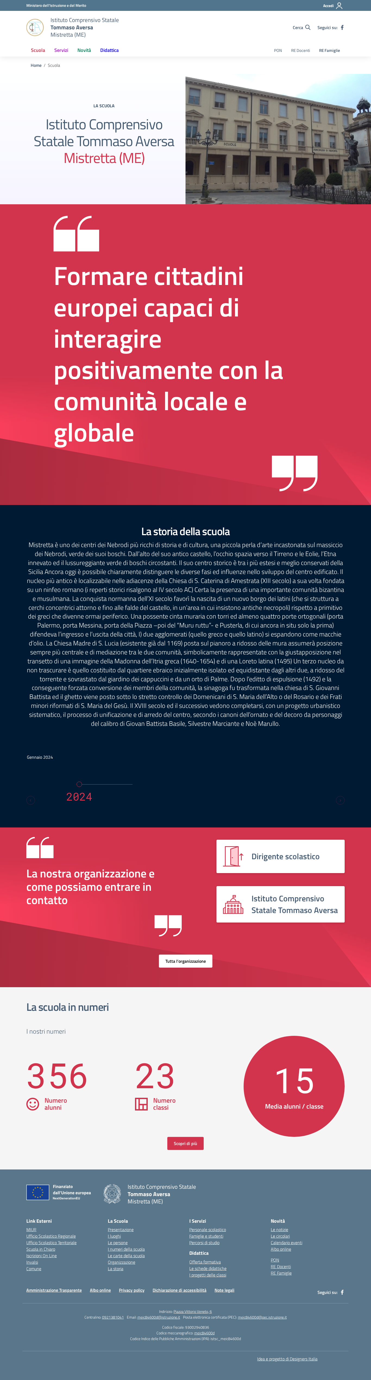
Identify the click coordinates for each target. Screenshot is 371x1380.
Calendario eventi (286, 1242)
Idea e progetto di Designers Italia (287, 1359)
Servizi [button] (61, 50)
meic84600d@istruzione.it (158, 1317)
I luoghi (114, 1236)
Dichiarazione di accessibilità (179, 1290)
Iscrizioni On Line (41, 1255)
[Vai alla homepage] (35, 27)
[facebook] (342, 27)
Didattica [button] (109, 50)
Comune (33, 1268)
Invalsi (32, 1262)
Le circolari (280, 1236)
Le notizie (279, 1229)
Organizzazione (121, 1262)
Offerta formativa (205, 1262)
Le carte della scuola (126, 1255)
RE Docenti (300, 50)
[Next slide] (340, 800)
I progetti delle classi (207, 1275)
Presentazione (121, 1229)
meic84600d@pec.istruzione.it (262, 1317)
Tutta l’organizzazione (185, 961)
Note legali (224, 1290)
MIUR (31, 1229)
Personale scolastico (207, 1229)
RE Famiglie (329, 50)
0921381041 (113, 1317)
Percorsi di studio (204, 1242)
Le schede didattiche (208, 1268)
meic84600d (204, 1333)
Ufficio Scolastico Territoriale (51, 1242)
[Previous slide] (30, 800)
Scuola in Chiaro (40, 1249)
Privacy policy (131, 1290)
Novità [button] (84, 50)
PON (278, 50)
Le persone (118, 1242)
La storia (115, 1268)
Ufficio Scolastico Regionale (51, 1236)
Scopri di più (185, 1143)
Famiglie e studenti (206, 1236)
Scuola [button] (38, 50)
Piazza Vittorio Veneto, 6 (193, 1311)
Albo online (281, 1249)
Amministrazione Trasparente (54, 1290)
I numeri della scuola (126, 1249)
